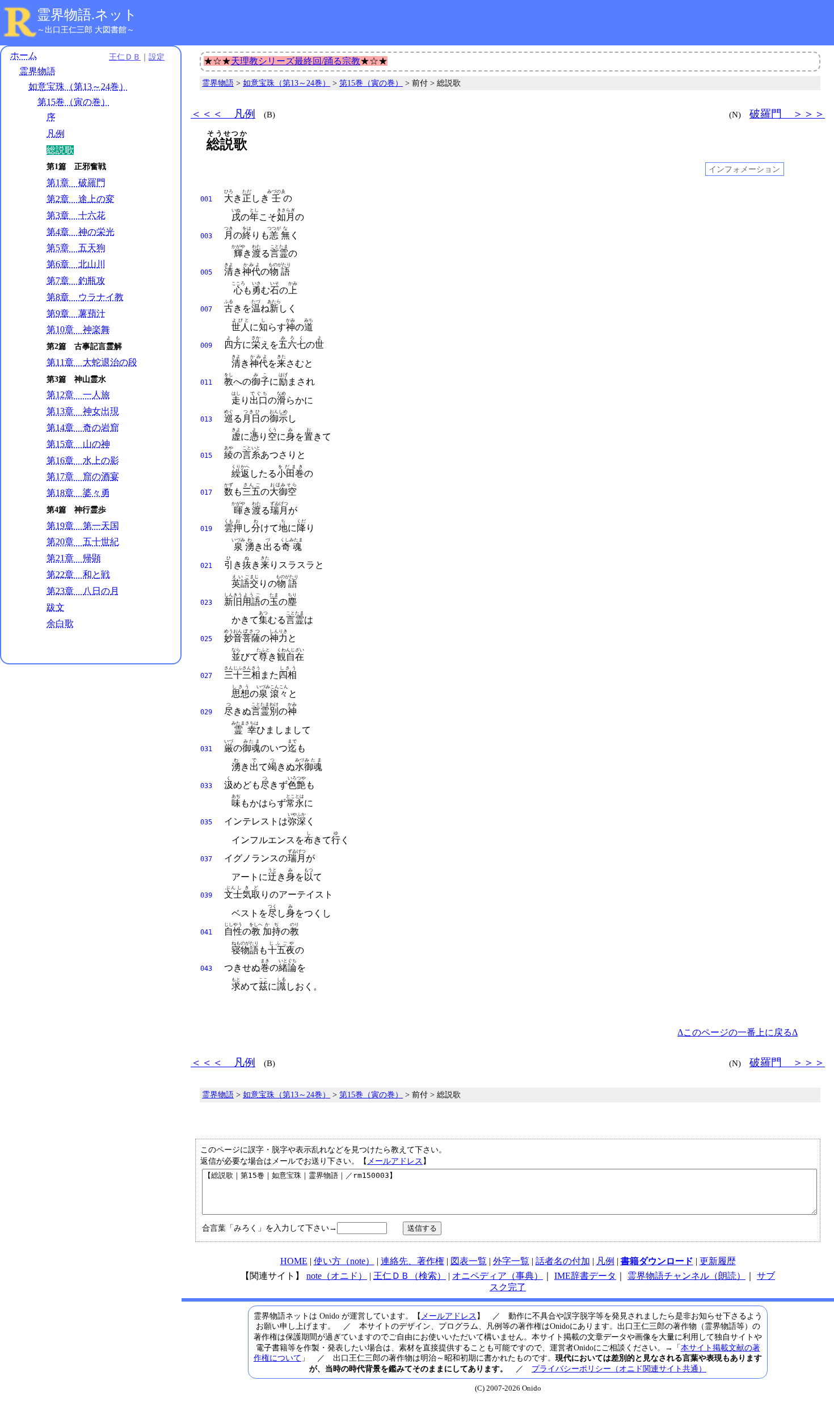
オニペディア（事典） (497, 1276)
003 (206, 236)
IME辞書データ (585, 1276)
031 (206, 749)
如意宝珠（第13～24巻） (78, 86)
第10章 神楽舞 (78, 329)
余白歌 (60, 623)
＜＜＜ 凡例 (223, 114)
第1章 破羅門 (76, 182)
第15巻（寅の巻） (73, 102)
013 (206, 419)
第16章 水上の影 (83, 460)
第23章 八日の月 (83, 591)
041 (206, 932)
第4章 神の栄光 (81, 232)
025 (206, 639)
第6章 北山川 (76, 264)
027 (206, 676)
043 (206, 968)
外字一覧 (511, 1261)
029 (206, 712)
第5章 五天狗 (76, 247)
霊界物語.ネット (87, 14)
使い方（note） (344, 1261)
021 (206, 566)
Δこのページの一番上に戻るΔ (737, 1032)
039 (206, 895)
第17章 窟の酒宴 (83, 476)
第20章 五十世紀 (83, 541)
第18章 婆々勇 (78, 493)
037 (206, 859)
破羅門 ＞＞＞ (787, 114)
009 (206, 346)
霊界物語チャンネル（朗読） (686, 1276)
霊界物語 (37, 71)
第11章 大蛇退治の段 (92, 362)
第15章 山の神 (78, 444)
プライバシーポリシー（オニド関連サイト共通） (619, 1368)
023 (206, 603)
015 (206, 456)
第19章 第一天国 (83, 526)
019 (206, 529)
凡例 (56, 133)
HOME (294, 1261)
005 (206, 272)
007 (206, 309)
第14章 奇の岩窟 (83, 427)
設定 (157, 56)
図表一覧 (468, 1261)
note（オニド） (336, 1276)
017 (206, 492)
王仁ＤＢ (125, 56)
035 (206, 822)
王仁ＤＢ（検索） (409, 1276)
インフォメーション (744, 169)
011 (206, 382)
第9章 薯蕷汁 (76, 313)
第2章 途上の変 (81, 199)
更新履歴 (718, 1261)
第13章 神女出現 (83, 411)
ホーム (23, 55)
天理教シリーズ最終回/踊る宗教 (295, 61)
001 (206, 199)
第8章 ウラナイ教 (85, 297)
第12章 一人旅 (78, 394)
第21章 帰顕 (74, 558)
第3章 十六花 (76, 215)
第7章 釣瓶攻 (76, 280)
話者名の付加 (563, 1261)
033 (206, 786)
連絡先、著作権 (412, 1261)
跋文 (56, 607)
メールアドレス (395, 1160)
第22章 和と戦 (78, 574)
